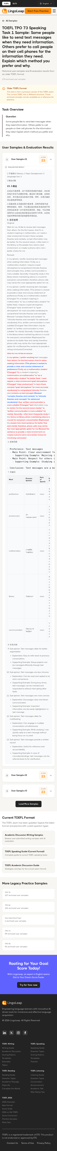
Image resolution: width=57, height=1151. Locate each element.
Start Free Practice (38, 11)
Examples (6, 1062)
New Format (7, 1105)
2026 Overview (8, 1102)
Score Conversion (9, 1115)
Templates (6, 1058)
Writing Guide (8, 1048)
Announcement (37, 1085)
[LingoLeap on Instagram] (18, 1032)
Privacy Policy (43, 1143)
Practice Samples (9, 1119)
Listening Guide (37, 1075)
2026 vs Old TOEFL (10, 1112)
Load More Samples (28, 804)
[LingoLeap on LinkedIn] (4, 1032)
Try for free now (28, 985)
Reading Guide (8, 1075)
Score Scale (7, 1109)
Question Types (37, 1051)
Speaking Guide (37, 1048)
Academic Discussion (11, 1051)
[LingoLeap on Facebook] (25, 1032)
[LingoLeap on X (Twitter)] (11, 1032)
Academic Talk (37, 1088)
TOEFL (6, 3)
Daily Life (6, 1085)
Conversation (36, 1082)
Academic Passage (10, 1082)
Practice (34, 1062)
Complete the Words (11, 1088)
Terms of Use (27, 1143)
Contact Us (12, 1143)
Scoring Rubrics (9, 1055)
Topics (5, 1065)
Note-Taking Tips (38, 1092)
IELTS (15, 3)
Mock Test (6, 1122)
